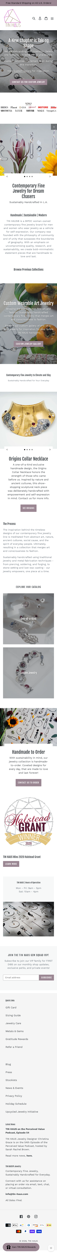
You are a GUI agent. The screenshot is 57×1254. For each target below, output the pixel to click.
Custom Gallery (22, 70)
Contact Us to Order (28, 782)
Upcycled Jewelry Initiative (22, 1111)
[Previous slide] (7, 176)
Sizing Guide (13, 1015)
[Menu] (52, 18)
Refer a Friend (14, 1046)
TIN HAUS (33, 1241)
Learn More (11, 864)
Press (9, 1072)
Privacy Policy (14, 1095)
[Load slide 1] (24, 176)
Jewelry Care (13, 1023)
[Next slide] (50, 176)
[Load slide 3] (29, 176)
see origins (28, 508)
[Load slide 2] (27, 176)
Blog (8, 1064)
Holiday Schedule (16, 1103)
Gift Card (11, 1007)
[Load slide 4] (32, 176)
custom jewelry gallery (28, 344)
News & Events (14, 1087)
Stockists (11, 1080)
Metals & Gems (15, 1031)
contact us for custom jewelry (28, 82)
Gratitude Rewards (17, 1039)
